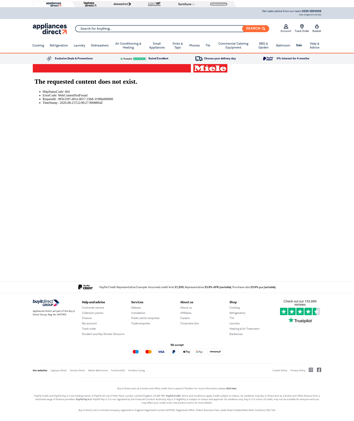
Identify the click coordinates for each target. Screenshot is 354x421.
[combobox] (172, 29)
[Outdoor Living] (218, 4)
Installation (138, 313)
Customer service (93, 307)
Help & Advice (314, 46)
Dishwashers (100, 45)
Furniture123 (118, 370)
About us (186, 307)
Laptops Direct (59, 370)
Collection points (92, 313)
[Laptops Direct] (89, 4)
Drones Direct (77, 370)
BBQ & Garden (264, 46)
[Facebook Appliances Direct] (317, 371)
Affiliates (186, 313)
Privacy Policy (297, 370)
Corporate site (189, 323)
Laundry (79, 45)
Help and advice (93, 302)
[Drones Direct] (121, 4)
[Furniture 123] (186, 4)
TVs (207, 45)
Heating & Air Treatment (244, 328)
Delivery (136, 307)
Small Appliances (157, 46)
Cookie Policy (279, 370)
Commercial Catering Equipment (233, 46)
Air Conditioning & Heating (128, 46)
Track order (89, 328)
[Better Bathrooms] (153, 4)
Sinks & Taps (177, 46)
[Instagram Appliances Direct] (309, 371)
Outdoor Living (136, 370)
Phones (194, 45)
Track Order (302, 31)
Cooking (38, 45)
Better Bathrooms (98, 370)
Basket (316, 31)
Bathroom (283, 45)
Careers (185, 318)
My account (89, 323)
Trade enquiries (140, 323)
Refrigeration (59, 45)
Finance (87, 318)
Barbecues (236, 334)
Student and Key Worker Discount (103, 334)
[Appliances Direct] (53, 4)
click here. (231, 388)
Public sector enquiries (145, 318)
